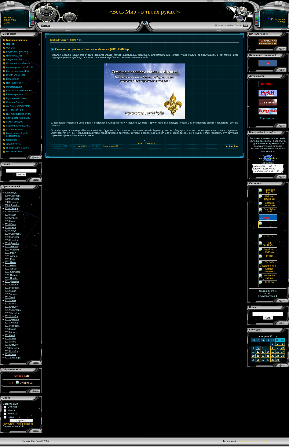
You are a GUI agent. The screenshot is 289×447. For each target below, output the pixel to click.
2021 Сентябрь (13, 357)
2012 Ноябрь (11, 316)
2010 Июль (10, 227)
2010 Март (10, 214)
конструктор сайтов (247, 441)
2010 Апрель (11, 218)
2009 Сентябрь (13, 195)
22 (272, 356)
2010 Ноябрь (11, 240)
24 (282, 356)
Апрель (73, 40)
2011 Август (11, 268)
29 (272, 360)
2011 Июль (10, 265)
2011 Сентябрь (13, 272)
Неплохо (12, 413)
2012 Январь (11, 284)
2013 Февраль (12, 326)
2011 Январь (11, 246)
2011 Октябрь (12, 275)
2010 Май (10, 221)
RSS (245, 25)
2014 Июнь (10, 354)
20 (263, 356)
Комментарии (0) (110, 146)
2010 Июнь (10, 224)
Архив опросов (25, 423)
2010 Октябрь (12, 237)
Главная (45, 25)
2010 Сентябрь (13, 233)
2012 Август (11, 306)
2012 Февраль (12, 287)
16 (277, 352)
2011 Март (10, 253)
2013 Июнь (10, 338)
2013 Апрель (11, 332)
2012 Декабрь (12, 319)
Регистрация (278, 19)
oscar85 (81, 146)
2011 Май (10, 259)
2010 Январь (11, 208)
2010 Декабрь (12, 243)
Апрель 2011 (268, 336)
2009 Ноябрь (11, 202)
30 (277, 360)
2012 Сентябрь (13, 310)
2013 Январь (11, 322)
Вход (282, 21)
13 (263, 352)
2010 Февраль (12, 211)
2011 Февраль (12, 249)
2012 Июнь (10, 300)
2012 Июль (10, 303)
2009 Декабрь (12, 205)
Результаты (9, 423)
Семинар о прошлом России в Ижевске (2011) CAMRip (92, 49)
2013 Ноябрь (11, 351)
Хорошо (12, 410)
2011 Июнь (10, 262)
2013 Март (10, 329)
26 (258, 360)
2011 (63, 40)
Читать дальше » (146, 143)
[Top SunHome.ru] (268, 246)
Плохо (11, 417)
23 (277, 356)
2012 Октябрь (12, 313)
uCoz (264, 441)
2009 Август (11, 192)
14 (268, 352)
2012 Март (10, 291)
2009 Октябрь (12, 199)
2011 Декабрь (12, 281)
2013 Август (11, 345)
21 (268, 356)
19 (258, 356)
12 (258, 352)
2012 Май (10, 297)
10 (282, 348)
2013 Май (10, 335)
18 (253, 356)
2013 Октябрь (12, 348)
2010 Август (11, 230)
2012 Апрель (11, 294)
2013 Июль (10, 341)
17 (282, 352)
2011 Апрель (11, 256)
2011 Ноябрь (11, 278)
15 (272, 352)
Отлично (12, 407)
